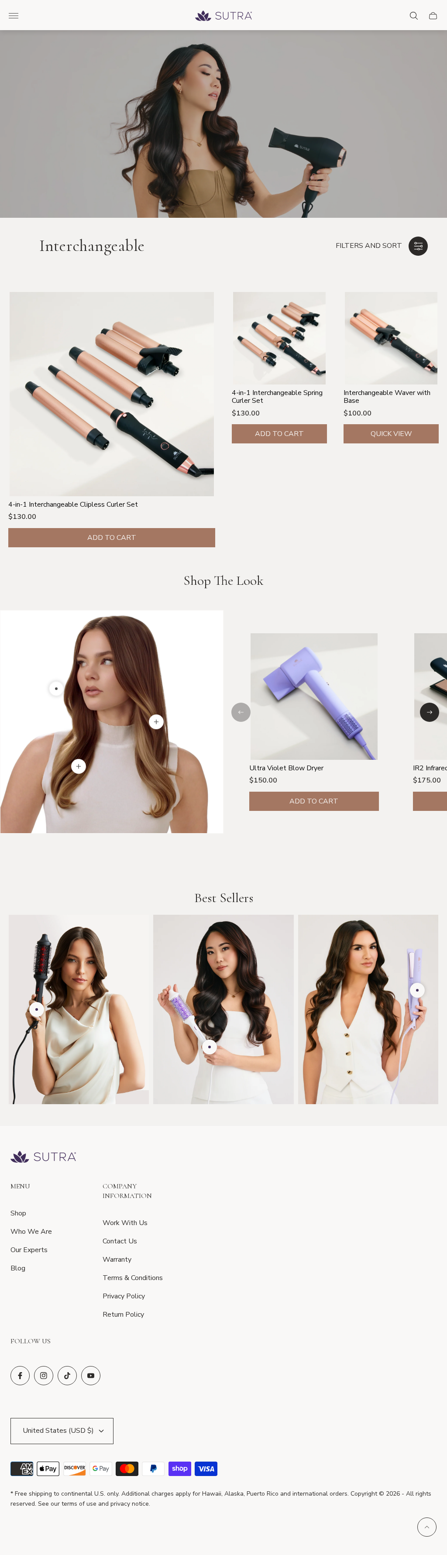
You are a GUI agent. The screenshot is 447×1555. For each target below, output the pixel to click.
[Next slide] (429, 712)
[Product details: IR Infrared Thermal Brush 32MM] (36, 1009)
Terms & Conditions (133, 1278)
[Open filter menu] (418, 246)
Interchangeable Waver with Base (387, 397)
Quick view (391, 434)
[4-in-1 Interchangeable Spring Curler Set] (279, 338)
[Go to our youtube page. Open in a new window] (90, 1375)
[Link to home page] (43, 1157)
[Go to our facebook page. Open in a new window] (20, 1375)
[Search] (413, 15)
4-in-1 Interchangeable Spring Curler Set (277, 397)
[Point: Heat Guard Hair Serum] (156, 721)
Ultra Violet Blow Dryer (286, 768)
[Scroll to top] (427, 1527)
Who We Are (31, 1231)
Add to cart (111, 537)
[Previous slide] (241, 712)
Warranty (117, 1259)
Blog (17, 1268)
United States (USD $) (58, 1430)
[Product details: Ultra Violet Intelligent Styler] (417, 990)
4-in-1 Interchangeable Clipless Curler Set (73, 504)
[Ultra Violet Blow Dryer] (314, 696)
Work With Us (125, 1223)
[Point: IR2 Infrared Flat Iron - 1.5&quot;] (78, 766)
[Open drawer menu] (13, 15)
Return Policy (123, 1314)
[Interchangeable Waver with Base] (391, 338)
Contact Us (120, 1241)
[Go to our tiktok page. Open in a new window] (67, 1375)
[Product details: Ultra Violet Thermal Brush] (209, 1047)
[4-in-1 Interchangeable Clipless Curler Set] (111, 394)
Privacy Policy (124, 1296)
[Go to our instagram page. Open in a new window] (43, 1375)
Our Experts (29, 1250)
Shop (18, 1213)
